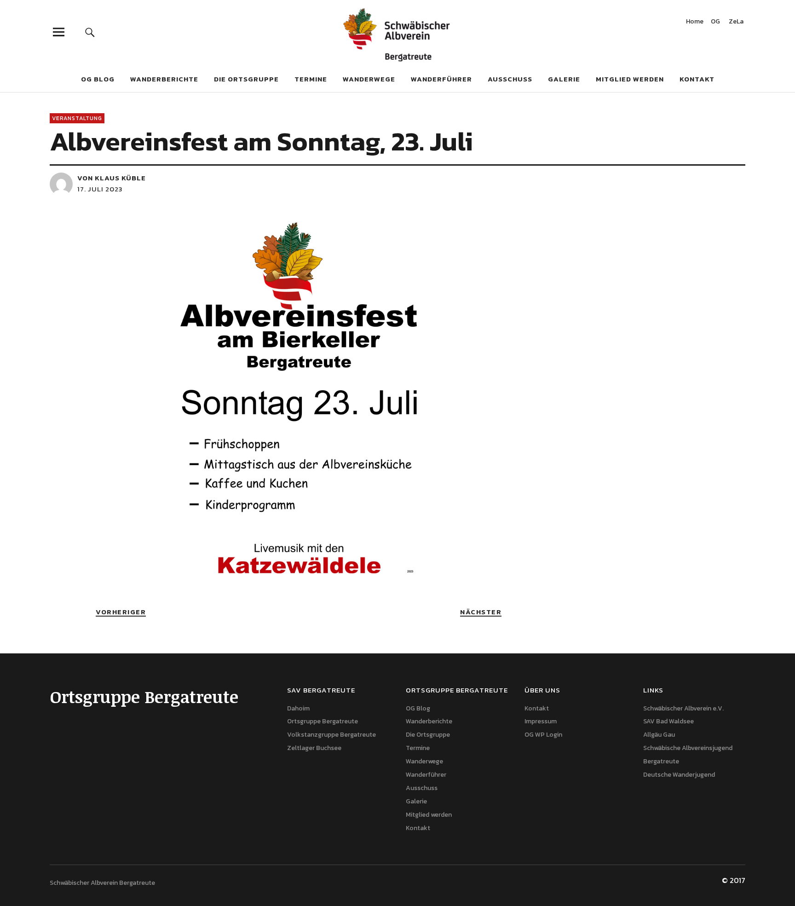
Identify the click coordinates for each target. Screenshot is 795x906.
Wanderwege (369, 79)
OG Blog (98, 79)
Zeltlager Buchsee (314, 748)
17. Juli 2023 (100, 189)
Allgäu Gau (659, 734)
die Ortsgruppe (246, 79)
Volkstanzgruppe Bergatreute (331, 734)
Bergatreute (661, 761)
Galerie (564, 79)
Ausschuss (510, 79)
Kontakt (697, 79)
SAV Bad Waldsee (668, 721)
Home (694, 22)
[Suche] (90, 32)
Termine (310, 79)
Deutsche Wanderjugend (679, 774)
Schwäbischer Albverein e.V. (683, 708)
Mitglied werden (630, 79)
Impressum (540, 721)
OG (715, 22)
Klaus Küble (120, 178)
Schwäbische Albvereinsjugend (687, 748)
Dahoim (298, 708)
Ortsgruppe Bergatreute (322, 721)
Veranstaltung (77, 118)
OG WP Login (543, 734)
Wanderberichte (164, 79)
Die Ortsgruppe (428, 734)
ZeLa (736, 22)
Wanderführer (441, 79)
